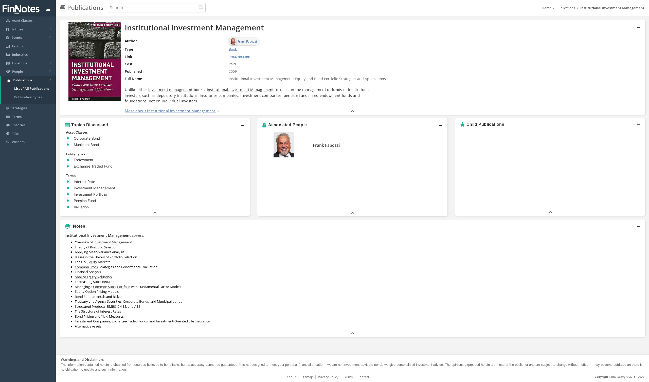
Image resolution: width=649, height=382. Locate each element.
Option (90, 291)
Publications (565, 8)
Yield (104, 316)
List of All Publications (31, 88)
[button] (352, 67)
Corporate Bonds (136, 301)
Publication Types (28, 97)
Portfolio (96, 247)
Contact (363, 377)
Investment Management (113, 242)
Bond (79, 296)
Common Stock (86, 267)
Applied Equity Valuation (93, 277)
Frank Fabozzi (326, 145)
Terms (348, 377)
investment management (170, 89)
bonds (177, 301)
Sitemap (307, 377)
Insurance (202, 321)
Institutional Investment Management (240, 89)
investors (133, 95)
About (291, 377)
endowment (330, 95)
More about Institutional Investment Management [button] (170, 110)
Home (546, 8)
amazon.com (239, 56)
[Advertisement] (571, 266)
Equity (92, 262)
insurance (209, 95)
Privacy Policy (328, 377)
